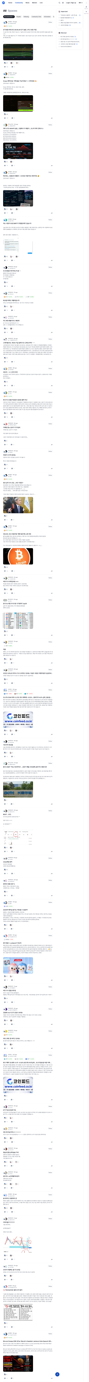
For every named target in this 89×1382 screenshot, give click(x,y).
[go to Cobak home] (3, 2)
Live (41, 3)
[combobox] (81, 3)
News (27, 3)
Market (34, 3)
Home (10, 3)
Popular (19, 16)
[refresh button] (57, 1374)
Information (47, 16)
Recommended (8, 16)
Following (26, 16)
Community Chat (36, 16)
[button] (8, 26)
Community (19, 3)
